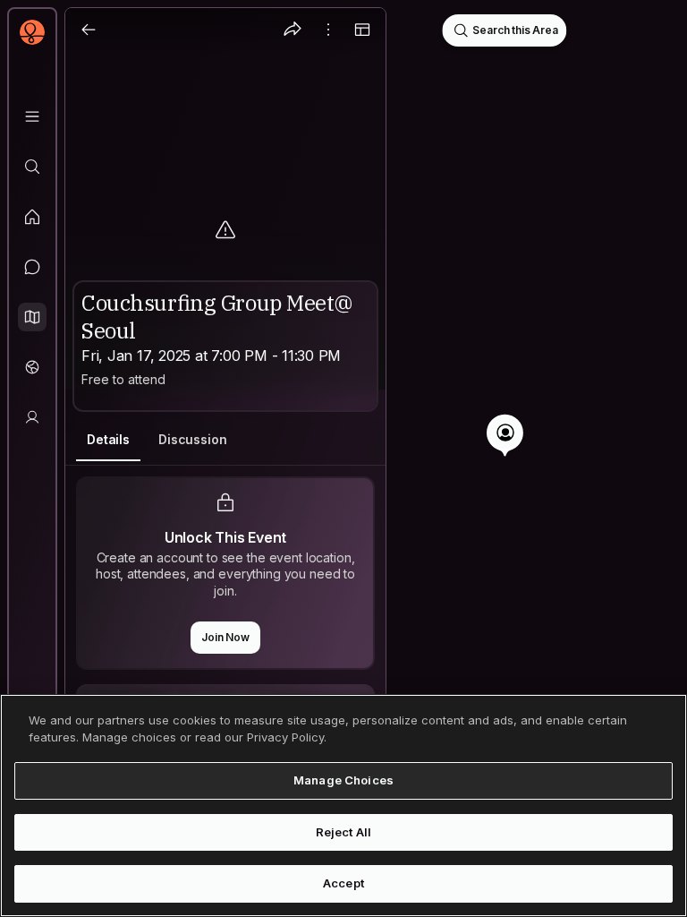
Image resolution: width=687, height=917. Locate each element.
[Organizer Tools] (328, 29)
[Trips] (32, 367)
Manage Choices (343, 780)
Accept (343, 883)
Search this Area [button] (514, 30)
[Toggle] (362, 29)
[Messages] (32, 267)
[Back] (88, 29)
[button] (32, 317)
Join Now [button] (225, 637)
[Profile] (32, 417)
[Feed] (32, 216)
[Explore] (32, 166)
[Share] (292, 29)
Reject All (343, 832)
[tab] (108, 440)
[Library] (32, 116)
